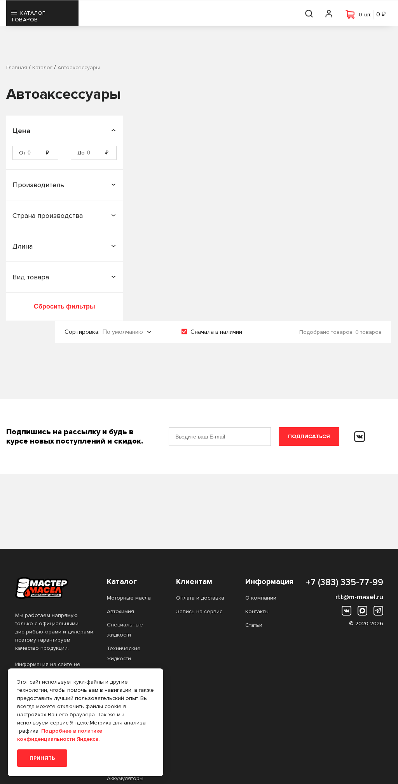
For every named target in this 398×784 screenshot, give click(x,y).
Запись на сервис (199, 611)
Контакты (257, 611)
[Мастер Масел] (54, 588)
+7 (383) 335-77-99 (344, 582)
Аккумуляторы (125, 778)
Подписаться (309, 436)
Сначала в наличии (216, 332)
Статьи (253, 625)
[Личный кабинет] (329, 13)
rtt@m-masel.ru (359, 597)
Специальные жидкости (125, 629)
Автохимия (120, 611)
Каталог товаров (28, 16)
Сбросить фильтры (64, 306)
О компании (260, 598)
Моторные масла (129, 598)
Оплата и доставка (200, 598)
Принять (42, 758)
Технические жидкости (124, 653)
